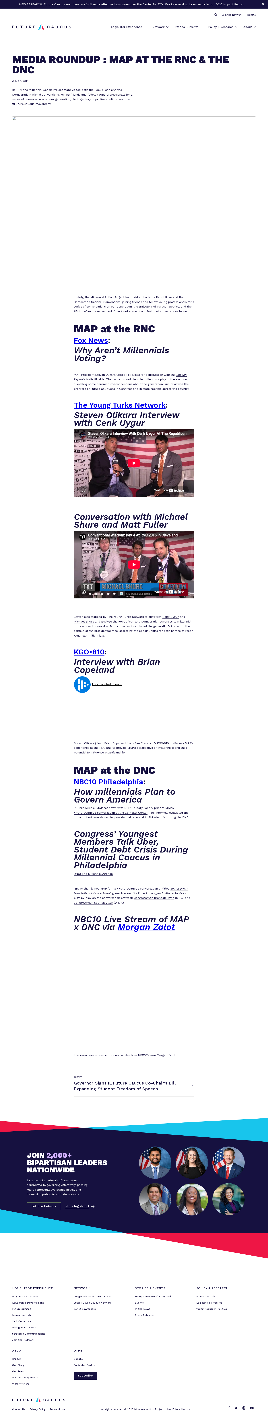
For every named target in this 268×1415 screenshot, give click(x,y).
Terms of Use (57, 1409)
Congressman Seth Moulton (93, 902)
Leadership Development (28, 1302)
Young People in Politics (211, 1309)
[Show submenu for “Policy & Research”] (236, 27)
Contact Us (18, 1409)
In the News (142, 1309)
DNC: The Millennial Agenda (93, 873)
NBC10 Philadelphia (108, 782)
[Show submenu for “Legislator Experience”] (145, 27)
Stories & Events (186, 27)
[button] (216, 15)
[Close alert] (263, 4)
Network (158, 27)
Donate (251, 14)
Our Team (18, 1371)
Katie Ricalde (95, 379)
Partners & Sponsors (25, 1377)
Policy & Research (220, 27)
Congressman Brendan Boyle (154, 898)
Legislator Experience (126, 27)
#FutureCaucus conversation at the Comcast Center (110, 812)
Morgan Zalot (146, 927)
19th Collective (21, 1321)
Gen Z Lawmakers (85, 1309)
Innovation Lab (21, 1315)
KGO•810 (89, 652)
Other (79, 1350)
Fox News (91, 340)
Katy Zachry (144, 808)
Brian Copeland (115, 743)
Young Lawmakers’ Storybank (153, 1296)
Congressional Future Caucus (92, 1296)
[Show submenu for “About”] (255, 27)
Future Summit (21, 1309)
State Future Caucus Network (93, 1302)
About (247, 27)
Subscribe (85, 1375)
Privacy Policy (37, 1409)
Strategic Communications (28, 1333)
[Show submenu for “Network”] (167, 27)
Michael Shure (84, 621)
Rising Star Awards (24, 1327)
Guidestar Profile (84, 1365)
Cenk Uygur (170, 616)
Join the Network (232, 14)
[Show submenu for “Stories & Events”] (201, 27)
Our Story (18, 1365)
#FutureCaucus (23, 104)
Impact (16, 1359)
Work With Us (20, 1383)
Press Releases (144, 1315)
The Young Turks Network (120, 405)
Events (139, 1302)
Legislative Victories (209, 1302)
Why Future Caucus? (25, 1296)
